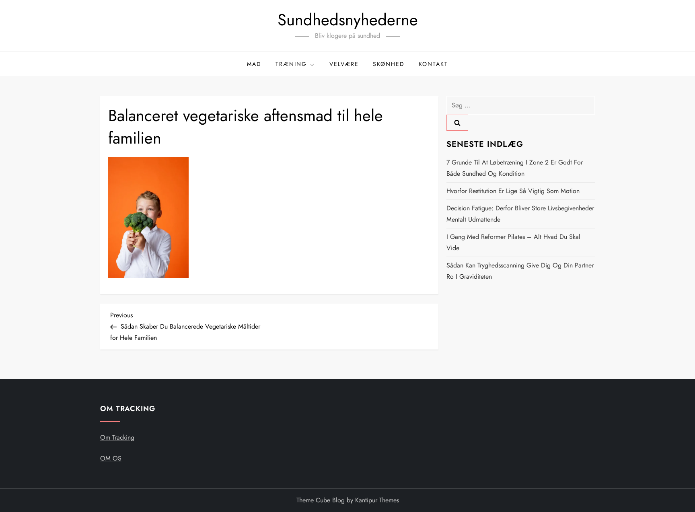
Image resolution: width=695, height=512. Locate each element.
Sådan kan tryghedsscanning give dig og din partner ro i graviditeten (520, 271)
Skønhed (389, 64)
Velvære (344, 64)
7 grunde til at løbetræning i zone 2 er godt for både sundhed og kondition (514, 168)
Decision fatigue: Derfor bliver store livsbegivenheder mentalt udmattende (520, 214)
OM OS (110, 458)
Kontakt (433, 64)
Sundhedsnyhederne (348, 19)
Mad (254, 64)
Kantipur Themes (377, 500)
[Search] (457, 123)
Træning (291, 64)
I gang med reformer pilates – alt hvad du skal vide (513, 242)
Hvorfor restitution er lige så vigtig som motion (513, 190)
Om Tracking (117, 437)
